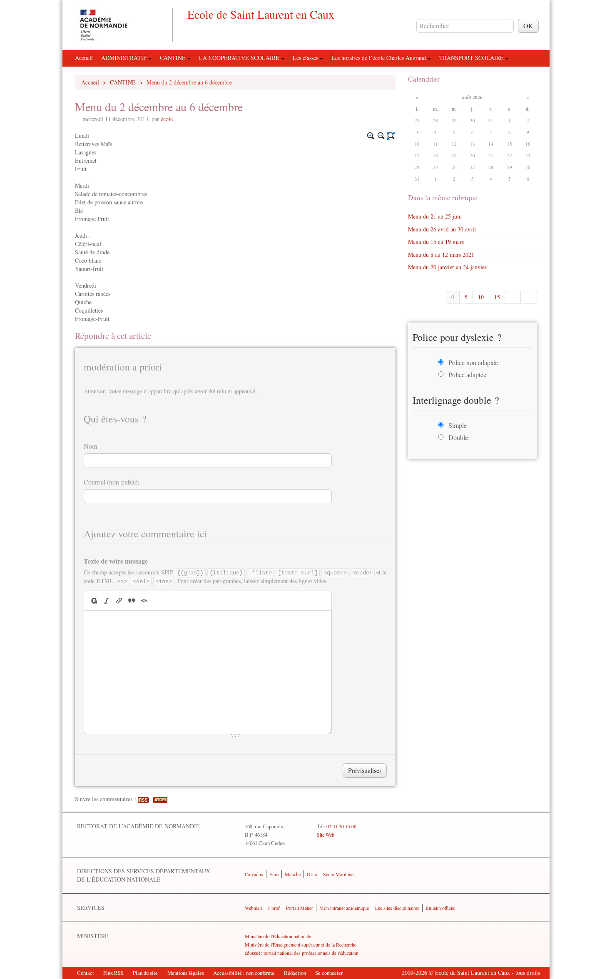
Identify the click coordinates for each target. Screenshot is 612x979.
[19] (529, 297)
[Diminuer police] (381, 136)
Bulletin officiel (440, 907)
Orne (312, 874)
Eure (274, 874)
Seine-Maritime (338, 874)
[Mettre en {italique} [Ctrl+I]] (106, 600)
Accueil (84, 58)
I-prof (274, 907)
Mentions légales (185, 973)
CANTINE (173, 58)
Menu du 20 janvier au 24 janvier (447, 267)
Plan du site (145, 973)
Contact (85, 973)
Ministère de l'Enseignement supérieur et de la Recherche (300, 944)
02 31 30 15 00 (341, 826)
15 (497, 297)
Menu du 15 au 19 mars (436, 242)
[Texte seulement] (391, 136)
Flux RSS (113, 973)
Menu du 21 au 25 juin (435, 216)
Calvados (254, 874)
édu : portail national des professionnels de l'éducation (301, 952)
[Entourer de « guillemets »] (144, 600)
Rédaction (295, 973)
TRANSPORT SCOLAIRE (472, 58)
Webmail (253, 907)
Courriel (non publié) (111, 481)
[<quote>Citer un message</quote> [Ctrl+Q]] (131, 600)
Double (458, 437)
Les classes (306, 58)
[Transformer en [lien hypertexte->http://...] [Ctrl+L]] (119, 600)
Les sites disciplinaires (397, 907)
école (167, 119)
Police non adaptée (473, 362)
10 (481, 297)
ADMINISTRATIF (124, 58)
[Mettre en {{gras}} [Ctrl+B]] (93, 600)
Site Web (325, 834)
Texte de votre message (116, 561)
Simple (457, 425)
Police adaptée (467, 374)
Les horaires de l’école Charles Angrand (379, 58)
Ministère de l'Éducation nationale (278, 936)
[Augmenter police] (370, 136)
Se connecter (329, 973)
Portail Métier (299, 907)
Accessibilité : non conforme (243, 973)
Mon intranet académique (344, 907)
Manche (293, 874)
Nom (90, 446)
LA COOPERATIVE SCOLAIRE (240, 58)
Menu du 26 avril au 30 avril (442, 229)
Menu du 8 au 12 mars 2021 (441, 254)
